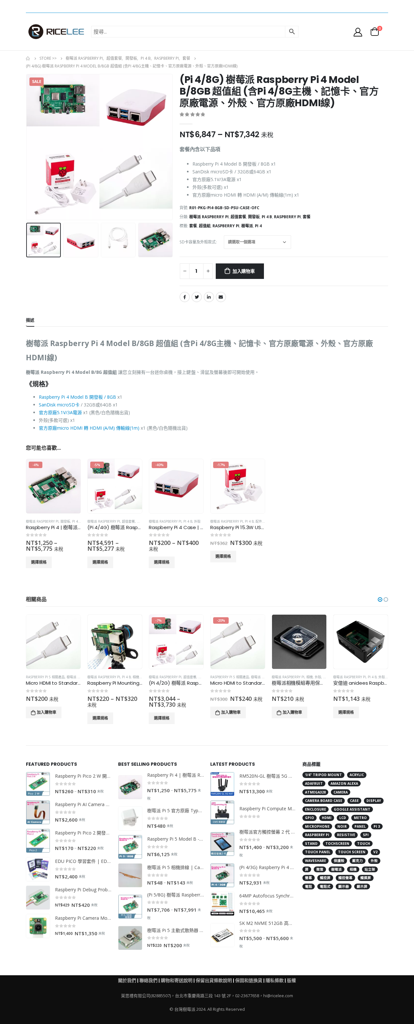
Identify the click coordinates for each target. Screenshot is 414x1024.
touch (363, 843)
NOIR (342, 826)
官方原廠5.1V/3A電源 (60, 412)
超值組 (205, 226)
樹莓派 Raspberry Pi (209, 217)
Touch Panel (317, 852)
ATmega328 (315, 792)
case (354, 800)
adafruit (314, 783)
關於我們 (127, 980)
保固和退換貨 (248, 980)
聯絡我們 (148, 980)
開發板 (254, 217)
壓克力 (357, 860)
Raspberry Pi (287, 217)
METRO (360, 817)
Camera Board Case (323, 800)
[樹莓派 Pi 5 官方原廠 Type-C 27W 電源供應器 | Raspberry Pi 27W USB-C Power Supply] (130, 818)
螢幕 (308, 878)
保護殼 (339, 860)
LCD (342, 817)
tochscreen (337, 843)
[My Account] (358, 31)
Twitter (196, 297)
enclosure (315, 809)
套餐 (306, 217)
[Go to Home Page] (28, 58)
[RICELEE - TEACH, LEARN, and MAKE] (56, 32)
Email (221, 297)
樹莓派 (247, 226)
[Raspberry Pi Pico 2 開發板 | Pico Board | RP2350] (38, 841)
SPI (366, 835)
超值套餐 (238, 217)
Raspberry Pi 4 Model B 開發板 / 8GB (77, 397)
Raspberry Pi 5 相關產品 (45, 677)
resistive (346, 835)
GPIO (309, 817)
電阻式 (325, 886)
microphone (317, 826)
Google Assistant (352, 809)
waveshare (315, 860)
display (373, 800)
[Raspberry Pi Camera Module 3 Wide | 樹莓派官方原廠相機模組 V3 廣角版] (38, 926)
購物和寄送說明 (176, 980)
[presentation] (27, 147)
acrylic (357, 775)
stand (311, 843)
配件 (259, 521)
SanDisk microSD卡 (59, 405)
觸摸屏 (365, 878)
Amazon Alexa (344, 783)
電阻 (308, 886)
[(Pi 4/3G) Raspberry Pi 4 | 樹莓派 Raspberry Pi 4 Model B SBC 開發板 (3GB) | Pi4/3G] (222, 875)
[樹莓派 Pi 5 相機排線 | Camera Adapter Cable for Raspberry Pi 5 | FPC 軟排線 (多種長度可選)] (130, 875)
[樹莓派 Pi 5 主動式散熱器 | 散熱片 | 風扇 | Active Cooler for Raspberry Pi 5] (130, 938)
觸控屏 (325, 878)
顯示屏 (362, 886)
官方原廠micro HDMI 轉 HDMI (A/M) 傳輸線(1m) (89, 428)
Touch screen (351, 852)
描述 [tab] (30, 320)
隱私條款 (275, 980)
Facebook (185, 297)
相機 (136, 677)
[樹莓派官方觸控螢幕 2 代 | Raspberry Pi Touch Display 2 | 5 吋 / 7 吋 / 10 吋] (222, 844)
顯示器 (343, 886)
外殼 (197, 521)
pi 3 (377, 826)
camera (340, 792)
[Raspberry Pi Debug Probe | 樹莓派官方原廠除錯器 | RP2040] (38, 898)
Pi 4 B (267, 217)
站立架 (370, 869)
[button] (380, 599)
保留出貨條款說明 (214, 980)
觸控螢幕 (345, 878)
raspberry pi (225, 226)
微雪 (319, 869)
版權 (291, 980)
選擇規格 (39, 562)
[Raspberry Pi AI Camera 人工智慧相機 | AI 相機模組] (38, 812)
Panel (360, 826)
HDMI (327, 817)
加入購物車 (244, 271)
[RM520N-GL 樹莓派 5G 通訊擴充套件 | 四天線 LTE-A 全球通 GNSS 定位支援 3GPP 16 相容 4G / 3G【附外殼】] (222, 784)
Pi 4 (258, 226)
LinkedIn (209, 297)
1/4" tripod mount (323, 775)
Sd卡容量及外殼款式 (198, 242)
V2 (375, 852)
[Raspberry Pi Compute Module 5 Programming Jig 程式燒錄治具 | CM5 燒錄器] (222, 812)
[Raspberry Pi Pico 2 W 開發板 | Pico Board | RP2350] (38, 784)
